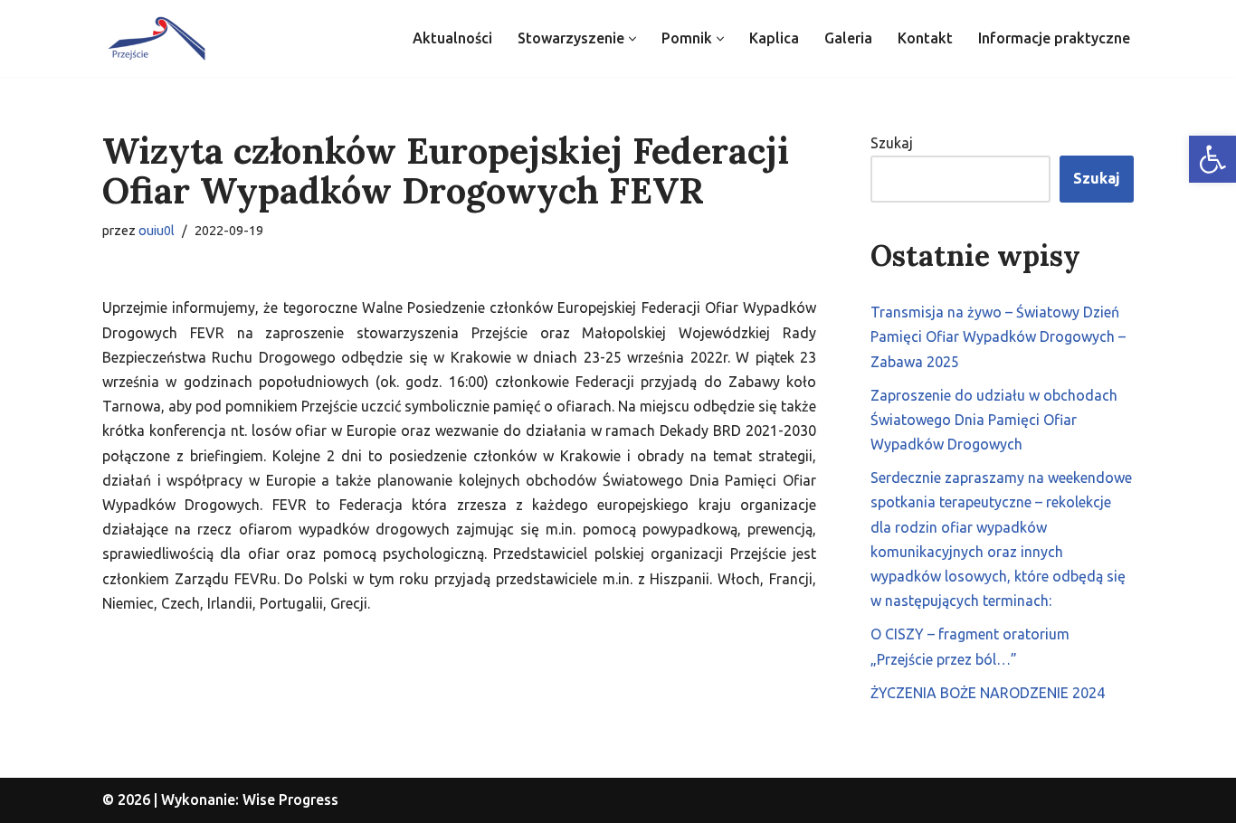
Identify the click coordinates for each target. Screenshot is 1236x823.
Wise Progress (290, 799)
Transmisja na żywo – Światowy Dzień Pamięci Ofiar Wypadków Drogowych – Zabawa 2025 (998, 336)
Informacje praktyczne (1054, 38)
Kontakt (925, 38)
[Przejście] (156, 38)
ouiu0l (156, 230)
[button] (1212, 159)
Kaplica (774, 38)
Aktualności (452, 38)
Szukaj (891, 143)
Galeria (848, 38)
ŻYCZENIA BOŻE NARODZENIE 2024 (987, 693)
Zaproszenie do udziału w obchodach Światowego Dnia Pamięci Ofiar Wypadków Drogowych (993, 419)
